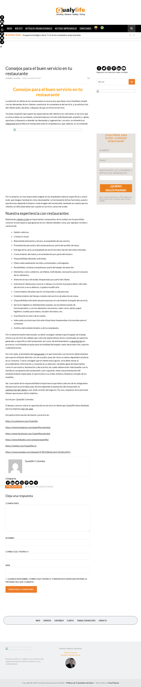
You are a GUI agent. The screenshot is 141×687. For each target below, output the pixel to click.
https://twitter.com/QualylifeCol (21, 445)
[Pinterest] (27, 483)
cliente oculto (22, 219)
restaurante (39, 354)
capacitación (76, 341)
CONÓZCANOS (85, 28)
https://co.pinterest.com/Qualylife (22, 421)
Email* (103, 160)
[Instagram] (109, 68)
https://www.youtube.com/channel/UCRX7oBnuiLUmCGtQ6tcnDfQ (38, 452)
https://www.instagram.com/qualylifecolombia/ (28, 427)
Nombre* (104, 150)
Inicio (9, 28)
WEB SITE (19, 28)
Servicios (47, 620)
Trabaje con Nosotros (86, 620)
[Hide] (1, 47)
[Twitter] (17, 483)
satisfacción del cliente (16, 390)
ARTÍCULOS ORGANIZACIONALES (38, 28)
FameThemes (113, 683)
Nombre (10, 538)
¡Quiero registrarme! (116, 188)
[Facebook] (8, 483)
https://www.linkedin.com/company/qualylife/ (27, 439)
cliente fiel (10, 123)
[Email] (31, 483)
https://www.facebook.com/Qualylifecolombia (28, 433)
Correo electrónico (17, 551)
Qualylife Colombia (13, 78)
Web (8, 565)
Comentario (12, 503)
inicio (38, 620)
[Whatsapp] (22, 483)
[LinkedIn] (12, 483)
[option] (79, 35)
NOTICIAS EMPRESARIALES (66, 28)
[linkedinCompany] (119, 68)
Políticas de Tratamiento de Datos (80, 683)
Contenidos (59, 620)
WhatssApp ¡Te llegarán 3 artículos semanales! (115, 171)
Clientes (70, 620)
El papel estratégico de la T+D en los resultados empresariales (52, 35)
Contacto (103, 620)
